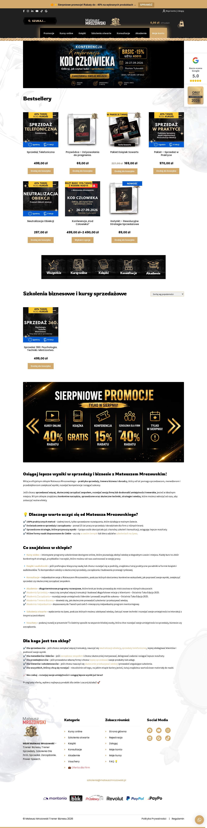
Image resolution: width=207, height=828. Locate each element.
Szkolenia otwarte (101, 33)
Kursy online (66, 33)
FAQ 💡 (113, 761)
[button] (199, 819)
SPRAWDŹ (146, 4)
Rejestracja (115, 737)
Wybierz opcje (82, 239)
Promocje (49, 33)
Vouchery (74, 761)
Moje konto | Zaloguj (175, 11)
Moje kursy (115, 755)
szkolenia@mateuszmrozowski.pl (106, 780)
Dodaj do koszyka (41, 170)
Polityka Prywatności (154, 818)
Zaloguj (113, 743)
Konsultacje (123, 33)
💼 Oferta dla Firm (79, 767)
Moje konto (158, 33)
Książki (82, 33)
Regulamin (178, 818)
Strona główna (117, 731)
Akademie (141, 33)
